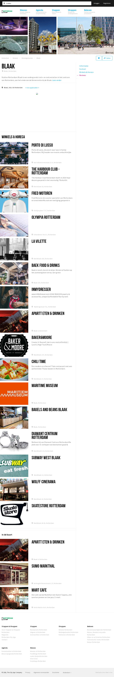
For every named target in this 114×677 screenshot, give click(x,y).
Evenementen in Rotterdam (11, 651)
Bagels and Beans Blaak (49, 409)
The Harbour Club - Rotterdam (46, 171)
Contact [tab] (82, 69)
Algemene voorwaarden (41, 672)
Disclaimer (55, 672)
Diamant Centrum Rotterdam (44, 435)
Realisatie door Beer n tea (104, 672)
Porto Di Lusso (42, 145)
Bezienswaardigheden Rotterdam (99, 630)
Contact (4, 640)
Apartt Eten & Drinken (48, 313)
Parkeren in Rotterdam (67, 635)
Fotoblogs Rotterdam (38, 661)
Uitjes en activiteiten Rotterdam (98, 637)
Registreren (107, 3)
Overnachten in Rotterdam (39, 635)
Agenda (5, 648)
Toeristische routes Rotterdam (98, 640)
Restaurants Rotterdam (38, 630)
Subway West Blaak (46, 457)
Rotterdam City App (9, 637)
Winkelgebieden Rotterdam (68, 632)
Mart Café (39, 590)
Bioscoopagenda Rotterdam (12, 654)
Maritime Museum (45, 385)
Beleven (90, 626)
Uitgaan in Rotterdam (37, 632)
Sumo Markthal (43, 565)
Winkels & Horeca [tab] (86, 72)
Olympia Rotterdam (46, 217)
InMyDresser (41, 289)
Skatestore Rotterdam (48, 505)
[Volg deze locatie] (99, 58)
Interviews (34, 659)
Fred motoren (42, 193)
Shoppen (62, 626)
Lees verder (56, 80)
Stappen (33, 626)
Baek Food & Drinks (46, 265)
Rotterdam (66, 673)
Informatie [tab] (83, 66)
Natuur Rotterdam (93, 642)
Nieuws (33, 648)
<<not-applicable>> (32, 88)
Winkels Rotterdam (65, 630)
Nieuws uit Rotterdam (38, 651)
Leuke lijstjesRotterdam (38, 656)
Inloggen (96, 3)
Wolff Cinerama (43, 481)
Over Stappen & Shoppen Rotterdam (11, 631)
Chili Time (39, 361)
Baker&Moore (42, 337)
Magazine (5, 635)
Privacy (27, 672)
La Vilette (39, 241)
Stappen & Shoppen (9, 626)
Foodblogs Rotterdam (38, 654)
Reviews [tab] (82, 75)
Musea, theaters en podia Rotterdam (96, 633)
